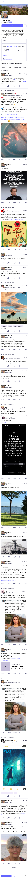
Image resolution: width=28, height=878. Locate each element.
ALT (25, 155)
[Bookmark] (20, 86)
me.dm (10, 22)
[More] (26, 86)
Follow (12, 25)
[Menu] (25, 25)
